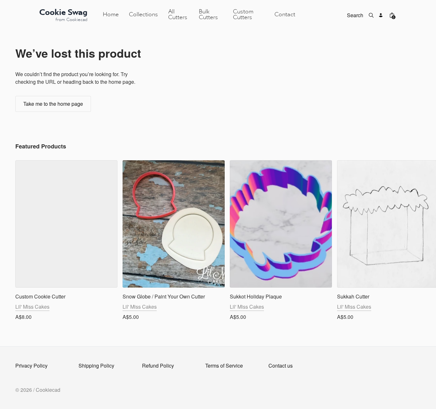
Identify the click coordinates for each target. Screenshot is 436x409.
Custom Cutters (243, 15)
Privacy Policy (31, 365)
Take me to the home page (53, 103)
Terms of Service (224, 365)
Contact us (280, 365)
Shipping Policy (96, 365)
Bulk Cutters (208, 15)
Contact (284, 15)
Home (111, 15)
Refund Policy (158, 365)
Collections (143, 15)
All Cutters (177, 15)
